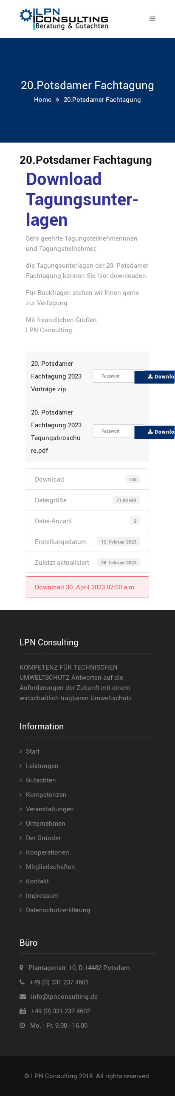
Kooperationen (47, 852)
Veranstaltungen (50, 808)
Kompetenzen (46, 794)
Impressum (42, 895)
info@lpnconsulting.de (64, 996)
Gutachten (41, 780)
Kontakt (37, 881)
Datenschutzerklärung (58, 909)
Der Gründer (43, 837)
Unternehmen (45, 823)
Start (33, 751)
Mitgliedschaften (50, 866)
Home (42, 99)
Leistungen (42, 765)
